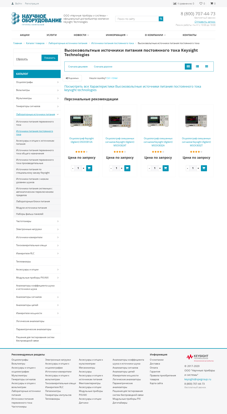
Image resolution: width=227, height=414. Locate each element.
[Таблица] (206, 67)
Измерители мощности (29, 313)
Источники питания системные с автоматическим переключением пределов (35, 192)
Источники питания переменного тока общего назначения (35, 152)
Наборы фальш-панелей (29, 213)
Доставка (155, 363)
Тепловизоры (23, 261)
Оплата (154, 367)
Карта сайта (156, 383)
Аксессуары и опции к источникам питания (35, 142)
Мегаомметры (87, 367)
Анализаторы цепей (27, 305)
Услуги (52, 35)
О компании (154, 35)
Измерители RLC (25, 253)
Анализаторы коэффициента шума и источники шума (35, 287)
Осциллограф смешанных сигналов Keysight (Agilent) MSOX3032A (158, 142)
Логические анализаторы (30, 321)
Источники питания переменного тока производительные (35, 161)
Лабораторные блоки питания (33, 201)
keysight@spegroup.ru (197, 379)
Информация (115, 35)
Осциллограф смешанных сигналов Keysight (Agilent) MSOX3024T (119, 142)
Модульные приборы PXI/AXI (32, 277)
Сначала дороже (103, 66)
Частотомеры (23, 221)
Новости (80, 35)
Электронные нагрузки (29, 229)
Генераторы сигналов (28, 106)
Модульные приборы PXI (127, 398)
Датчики (83, 402)
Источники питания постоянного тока (34, 133)
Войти (18, 3)
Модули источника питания (31, 207)
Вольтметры (23, 90)
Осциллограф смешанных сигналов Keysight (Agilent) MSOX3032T (196, 142)
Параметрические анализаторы (33, 329)
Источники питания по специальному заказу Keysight (33, 171)
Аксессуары (85, 371)
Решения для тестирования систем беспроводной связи (35, 339)
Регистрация (32, 3)
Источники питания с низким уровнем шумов (32, 180)
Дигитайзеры (120, 402)
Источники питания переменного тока (35, 123)
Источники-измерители (29, 237)
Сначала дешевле (78, 66)
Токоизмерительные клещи (31, 245)
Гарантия (155, 371)
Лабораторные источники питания (35, 114)
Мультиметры (24, 98)
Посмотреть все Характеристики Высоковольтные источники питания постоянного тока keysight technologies (132, 88)
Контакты (189, 35)
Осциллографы (24, 82)
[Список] (197, 67)
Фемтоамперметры (90, 383)
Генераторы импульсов (58, 394)
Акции (25, 35)
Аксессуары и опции (27, 269)
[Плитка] (188, 67)
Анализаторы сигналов (28, 296)
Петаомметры (53, 391)
